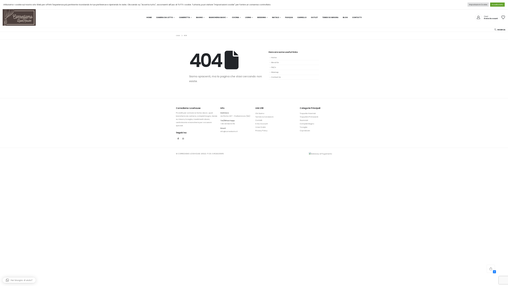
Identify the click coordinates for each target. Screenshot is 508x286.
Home (149, 17)
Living (248, 17)
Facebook (178, 139)
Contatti (357, 17)
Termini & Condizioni (264, 117)
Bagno (199, 17)
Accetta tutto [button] (497, 4)
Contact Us (276, 77)
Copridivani (305, 130)
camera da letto (164, 17)
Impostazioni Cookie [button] (478, 4)
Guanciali (304, 120)
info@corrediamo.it (229, 131)
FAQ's (273, 67)
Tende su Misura (330, 17)
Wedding (261, 17)
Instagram (183, 139)
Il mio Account (261, 123)
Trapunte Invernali (308, 113)
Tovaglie (303, 127)
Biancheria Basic (217, 17)
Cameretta (184, 17)
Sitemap (275, 72)
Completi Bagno (307, 123)
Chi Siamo (259, 113)
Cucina (235, 17)
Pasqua (289, 17)
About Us (275, 62)
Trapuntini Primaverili (309, 117)
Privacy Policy (261, 130)
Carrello (302, 17)
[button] (499, 30)
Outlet (314, 17)
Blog (345, 17)
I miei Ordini (260, 127)
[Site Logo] (19, 17)
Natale (275, 17)
